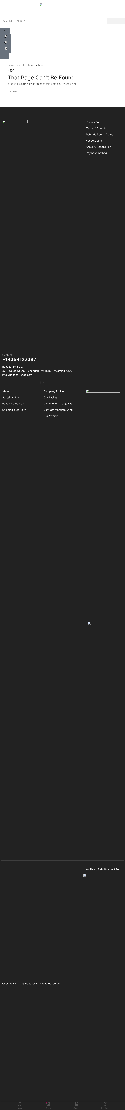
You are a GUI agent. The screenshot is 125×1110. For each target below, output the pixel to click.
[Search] (116, 21)
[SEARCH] (114, 91)
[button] (5, 31)
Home (11, 65)
